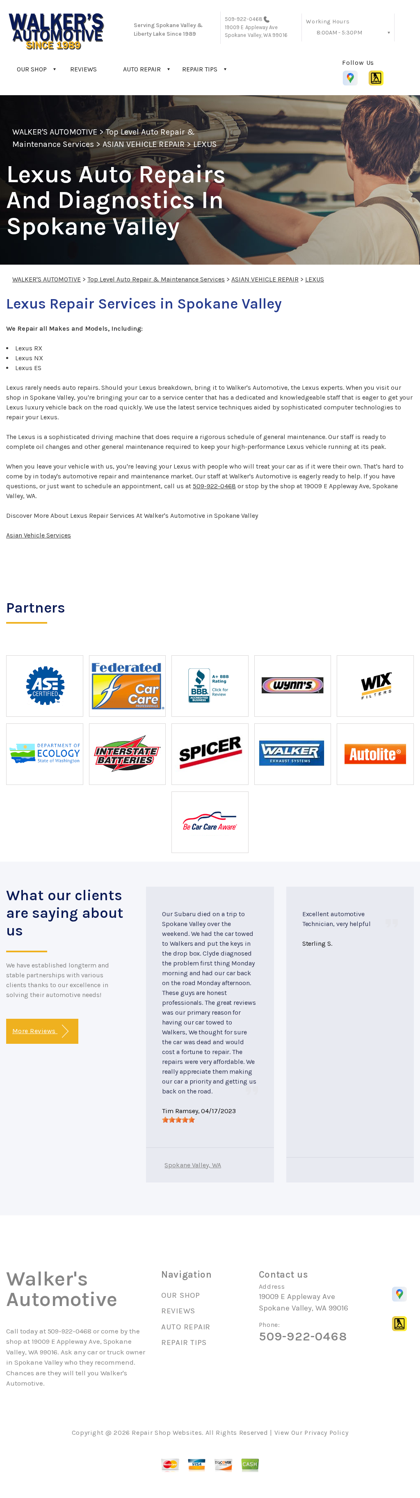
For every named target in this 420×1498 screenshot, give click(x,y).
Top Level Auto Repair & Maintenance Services (156, 279)
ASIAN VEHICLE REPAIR (144, 144)
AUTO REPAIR (142, 69)
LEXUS (205, 144)
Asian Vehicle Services (38, 535)
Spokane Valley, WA (192, 1165)
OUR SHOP (32, 69)
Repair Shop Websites (167, 1432)
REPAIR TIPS (199, 69)
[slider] (178, 1119)
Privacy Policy (326, 1432)
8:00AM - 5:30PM (339, 32)
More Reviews (34, 1031)
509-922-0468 (243, 19)
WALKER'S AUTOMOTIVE (54, 132)
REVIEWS (83, 69)
